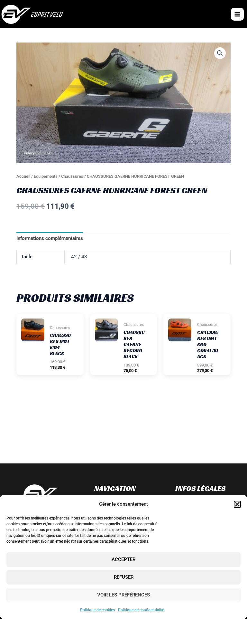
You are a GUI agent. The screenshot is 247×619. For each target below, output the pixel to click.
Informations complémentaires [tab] (49, 238)
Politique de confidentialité (141, 610)
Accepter (123, 559)
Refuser (123, 577)
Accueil (23, 176)
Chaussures (72, 176)
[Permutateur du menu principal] (237, 14)
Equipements (46, 176)
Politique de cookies (97, 610)
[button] (237, 504)
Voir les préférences (123, 595)
